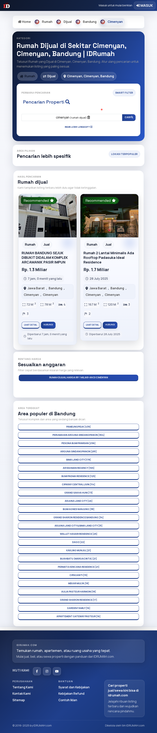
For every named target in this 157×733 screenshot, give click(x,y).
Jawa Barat (36, 288)
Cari (128, 117)
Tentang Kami (22, 687)
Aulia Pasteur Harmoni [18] (78, 591)
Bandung (55, 288)
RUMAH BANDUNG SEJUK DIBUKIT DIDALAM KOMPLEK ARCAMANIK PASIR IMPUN (45, 258)
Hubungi (48, 324)
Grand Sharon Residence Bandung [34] (78, 517)
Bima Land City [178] (78, 459)
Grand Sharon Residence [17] (78, 599)
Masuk (146, 5)
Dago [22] (78, 542)
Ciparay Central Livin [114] (78, 484)
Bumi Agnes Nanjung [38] (78, 509)
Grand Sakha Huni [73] (78, 492)
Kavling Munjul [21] (78, 550)
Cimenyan (31, 295)
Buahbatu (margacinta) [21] (78, 558)
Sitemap (18, 700)
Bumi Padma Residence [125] (78, 476)
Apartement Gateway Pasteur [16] (78, 616)
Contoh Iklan (67, 700)
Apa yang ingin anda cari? (78, 110)
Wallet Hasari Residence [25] (78, 534)
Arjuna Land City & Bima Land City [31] (78, 525)
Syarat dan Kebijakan (74, 687)
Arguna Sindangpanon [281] (78, 451)
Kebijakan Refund (71, 693)
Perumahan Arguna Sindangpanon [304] (78, 435)
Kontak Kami (21, 693)
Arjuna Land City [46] (78, 501)
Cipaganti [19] (78, 575)
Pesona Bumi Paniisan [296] (78, 443)
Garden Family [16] (78, 608)
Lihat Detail (30, 324)
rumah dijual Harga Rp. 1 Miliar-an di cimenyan (78, 377)
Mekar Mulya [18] (78, 583)
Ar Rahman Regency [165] (78, 468)
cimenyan (71, 117)
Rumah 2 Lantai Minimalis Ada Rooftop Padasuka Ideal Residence (108, 258)
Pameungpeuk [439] (78, 426)
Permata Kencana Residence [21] (78, 566)
